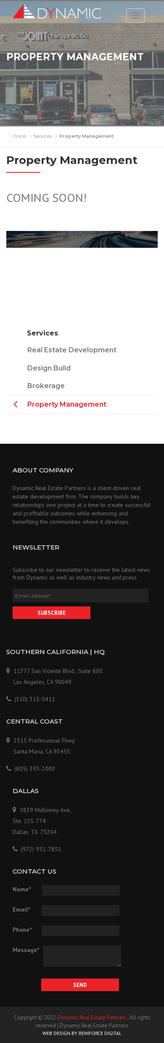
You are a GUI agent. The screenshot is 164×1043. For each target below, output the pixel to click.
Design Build (49, 368)
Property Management (66, 404)
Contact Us (82, 260)
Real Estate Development (71, 350)
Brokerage (46, 386)
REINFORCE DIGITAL (100, 1033)
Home (19, 136)
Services (43, 136)
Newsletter (36, 547)
